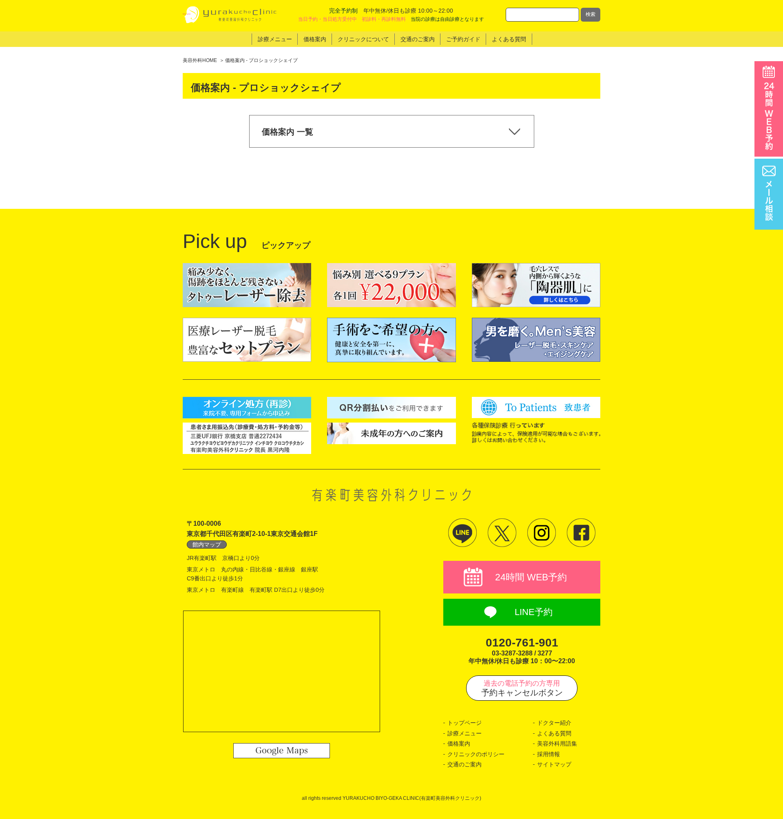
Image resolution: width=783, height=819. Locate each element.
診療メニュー (464, 733)
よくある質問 (554, 733)
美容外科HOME (200, 60)
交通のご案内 (464, 764)
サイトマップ (554, 764)
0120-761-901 (522, 642)
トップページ (464, 722)
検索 (590, 14)
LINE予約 (534, 612)
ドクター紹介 (554, 722)
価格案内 (458, 743)
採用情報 (548, 754)
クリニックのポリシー (475, 754)
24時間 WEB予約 (531, 577)
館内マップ (206, 544)
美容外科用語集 (557, 743)
